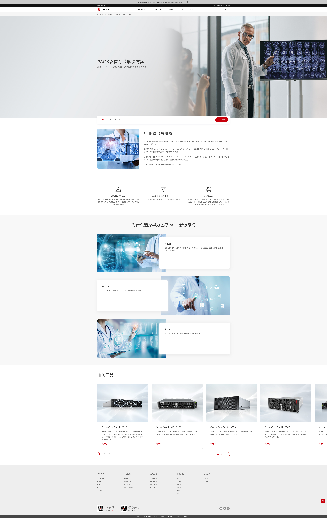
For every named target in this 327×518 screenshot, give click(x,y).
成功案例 (179, 478)
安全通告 (205, 481)
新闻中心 (99, 481)
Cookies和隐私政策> (176, 2)
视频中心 (179, 487)
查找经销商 (127, 484)
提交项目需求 (127, 481)
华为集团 (205, 478)
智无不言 (179, 490)
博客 (178, 493)
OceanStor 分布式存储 (114, 14)
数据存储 (104, 14)
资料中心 (179, 481)
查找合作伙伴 (153, 481)
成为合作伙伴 (153, 478)
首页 (98, 14)
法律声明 (186, 516)
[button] (99, 453)
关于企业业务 (100, 478)
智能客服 (126, 478)
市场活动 (99, 484)
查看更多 (99, 490)
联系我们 (99, 487)
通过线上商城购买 (128, 487)
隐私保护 (179, 516)
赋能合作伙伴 (153, 484)
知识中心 (179, 484)
